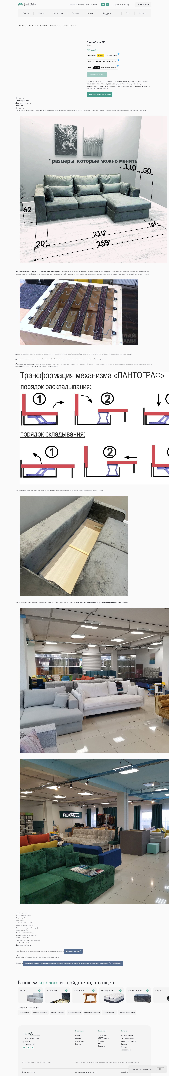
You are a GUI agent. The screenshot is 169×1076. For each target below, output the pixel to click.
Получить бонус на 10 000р (100, 94)
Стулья (124, 1047)
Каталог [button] (41, 13)
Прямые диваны (127, 1035)
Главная (26, 13)
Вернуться (55, 25)
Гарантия (101, 1046)
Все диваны (42, 25)
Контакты (142, 13)
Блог (128, 13)
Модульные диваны (128, 1041)
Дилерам (75, 13)
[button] (143, 4)
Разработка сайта (126, 1072)
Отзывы (90, 13)
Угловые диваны (127, 1038)
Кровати (124, 1044)
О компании (58, 13)
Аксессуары (126, 1050)
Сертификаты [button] (103, 1038)
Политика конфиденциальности (85, 1072)
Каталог (31, 25)
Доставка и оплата (107, 14)
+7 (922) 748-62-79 (121, 5)
